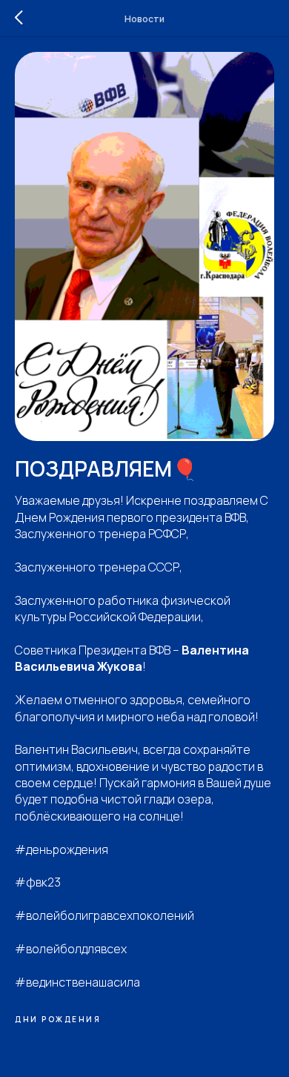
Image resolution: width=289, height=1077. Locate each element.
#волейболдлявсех (71, 949)
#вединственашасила (77, 982)
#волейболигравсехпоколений (104, 915)
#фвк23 (38, 882)
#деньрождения (61, 849)
